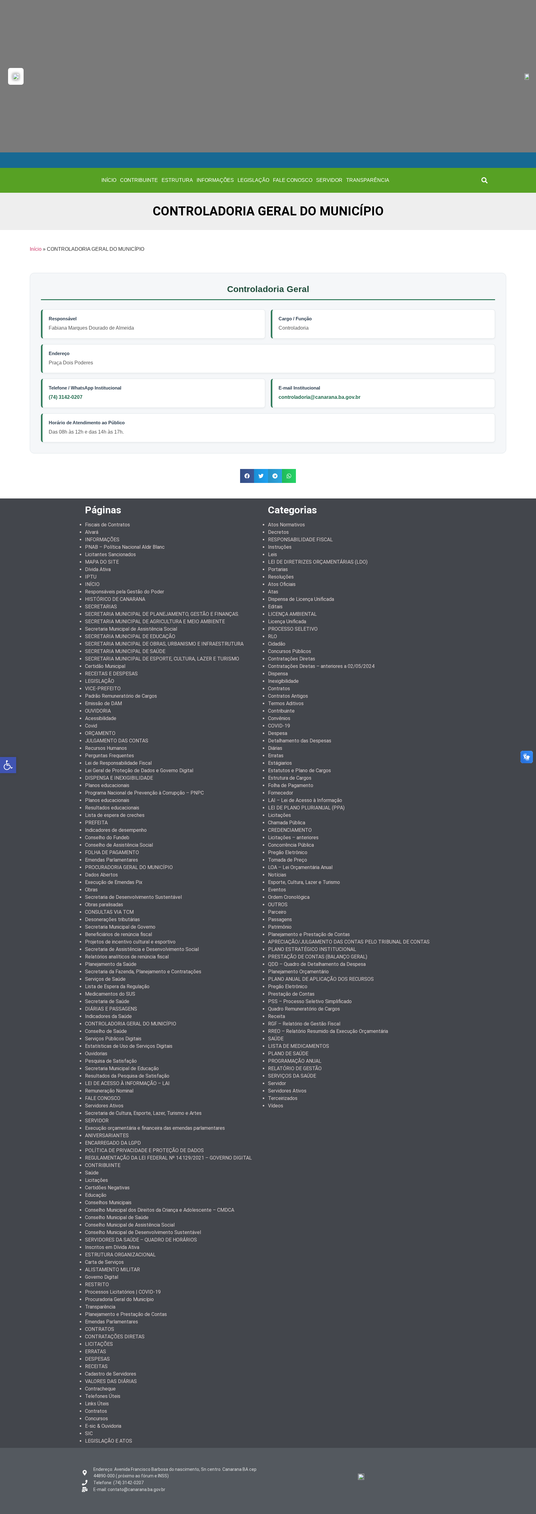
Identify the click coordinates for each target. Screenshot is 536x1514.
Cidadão (276, 644)
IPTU (90, 577)
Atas (273, 592)
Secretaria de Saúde (107, 1001)
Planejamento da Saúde (110, 964)
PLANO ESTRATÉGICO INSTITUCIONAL (312, 949)
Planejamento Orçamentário (298, 972)
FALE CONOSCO (292, 180)
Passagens (280, 919)
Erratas (276, 756)
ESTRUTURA (177, 180)
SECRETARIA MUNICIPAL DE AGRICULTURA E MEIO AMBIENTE (155, 621)
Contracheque (100, 1389)
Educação (95, 1195)
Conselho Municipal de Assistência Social (130, 1225)
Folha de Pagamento (290, 785)
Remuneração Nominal (109, 1091)
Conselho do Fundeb (107, 837)
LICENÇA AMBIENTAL (292, 614)
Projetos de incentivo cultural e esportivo (130, 942)
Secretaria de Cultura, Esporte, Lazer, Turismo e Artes (143, 1113)
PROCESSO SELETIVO (293, 629)
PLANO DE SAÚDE (288, 1054)
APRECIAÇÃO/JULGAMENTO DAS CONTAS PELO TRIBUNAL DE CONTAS (349, 942)
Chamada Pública (286, 823)
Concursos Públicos (289, 651)
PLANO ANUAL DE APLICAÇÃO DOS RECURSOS (321, 979)
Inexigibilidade (283, 681)
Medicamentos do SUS (110, 994)
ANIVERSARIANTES (107, 1135)
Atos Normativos (286, 525)
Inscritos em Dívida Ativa (112, 1247)
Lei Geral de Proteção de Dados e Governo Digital (139, 770)
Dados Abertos (101, 875)
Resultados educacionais (112, 808)
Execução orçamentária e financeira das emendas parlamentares (155, 1128)
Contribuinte (281, 711)
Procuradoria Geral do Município (119, 1299)
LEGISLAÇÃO (253, 180)
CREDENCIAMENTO (290, 830)
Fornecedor (280, 793)
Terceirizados (282, 1098)
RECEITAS (96, 1366)
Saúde (92, 1173)
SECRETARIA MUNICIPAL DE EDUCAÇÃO (130, 636)
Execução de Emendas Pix (113, 882)
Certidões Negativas (107, 1188)
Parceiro (277, 912)
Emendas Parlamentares (111, 860)
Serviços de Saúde (105, 979)
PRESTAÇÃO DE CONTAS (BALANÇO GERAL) (317, 957)
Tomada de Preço (287, 860)
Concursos (96, 1419)
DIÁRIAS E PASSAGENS (111, 1009)
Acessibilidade (100, 718)
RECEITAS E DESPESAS (111, 674)
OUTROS (278, 905)
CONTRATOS (99, 1329)
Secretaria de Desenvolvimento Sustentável (133, 897)
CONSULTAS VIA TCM (109, 912)
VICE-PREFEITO (103, 689)
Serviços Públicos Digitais (113, 1039)
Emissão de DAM (103, 703)
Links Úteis (97, 1404)
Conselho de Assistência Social (119, 845)
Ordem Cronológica (289, 897)
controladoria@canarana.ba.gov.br (319, 397)
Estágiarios (280, 763)
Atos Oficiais (282, 584)
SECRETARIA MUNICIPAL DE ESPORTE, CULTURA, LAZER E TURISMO (162, 659)
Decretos (278, 532)
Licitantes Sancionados (110, 554)
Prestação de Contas (291, 994)
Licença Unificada (287, 621)
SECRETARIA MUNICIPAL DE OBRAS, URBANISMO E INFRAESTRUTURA (164, 644)
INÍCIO (108, 180)
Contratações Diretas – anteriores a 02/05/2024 (321, 666)
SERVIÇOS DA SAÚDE (292, 1076)
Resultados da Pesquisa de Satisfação (127, 1076)
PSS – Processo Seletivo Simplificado (310, 1001)
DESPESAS (97, 1359)
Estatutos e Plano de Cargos (299, 770)
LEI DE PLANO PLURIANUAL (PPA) (306, 808)
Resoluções (281, 577)
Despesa (277, 733)
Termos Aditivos (286, 703)
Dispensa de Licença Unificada (301, 599)
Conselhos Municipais (108, 1202)
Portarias (278, 569)
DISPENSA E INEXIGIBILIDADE (119, 778)
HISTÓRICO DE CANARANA (115, 599)
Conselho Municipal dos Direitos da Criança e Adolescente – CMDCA (159, 1210)
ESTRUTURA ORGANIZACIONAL (120, 1255)
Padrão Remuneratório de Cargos (121, 696)
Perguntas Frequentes (109, 756)
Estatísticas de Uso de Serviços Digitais (128, 1046)
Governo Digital (101, 1277)
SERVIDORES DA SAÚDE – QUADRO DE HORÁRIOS (141, 1240)
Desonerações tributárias (112, 919)
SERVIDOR (329, 180)
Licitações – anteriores (293, 837)
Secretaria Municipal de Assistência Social (131, 629)
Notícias (277, 875)
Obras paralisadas (104, 905)
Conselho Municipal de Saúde (117, 1217)
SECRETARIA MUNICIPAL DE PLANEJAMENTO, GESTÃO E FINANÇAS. (162, 614)
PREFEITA (96, 823)
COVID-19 (279, 726)
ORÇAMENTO (100, 733)
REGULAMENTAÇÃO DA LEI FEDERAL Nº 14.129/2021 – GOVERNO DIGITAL (168, 1158)
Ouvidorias (96, 1054)
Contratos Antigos (288, 696)
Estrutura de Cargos (289, 778)
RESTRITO (97, 1284)
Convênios (279, 718)
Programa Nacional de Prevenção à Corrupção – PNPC (144, 793)
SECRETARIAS (101, 607)
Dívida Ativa (98, 569)
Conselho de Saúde (106, 1031)
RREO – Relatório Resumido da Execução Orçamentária (328, 1031)
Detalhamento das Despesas (299, 741)
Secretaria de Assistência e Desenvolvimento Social (142, 949)
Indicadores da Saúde (108, 1016)
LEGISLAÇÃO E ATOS (108, 1441)
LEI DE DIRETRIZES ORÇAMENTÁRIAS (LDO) (318, 562)
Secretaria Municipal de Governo (120, 927)
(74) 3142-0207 (66, 397)
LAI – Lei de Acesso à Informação (305, 800)
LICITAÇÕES (99, 1344)
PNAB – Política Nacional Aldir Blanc (125, 547)
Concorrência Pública (291, 845)
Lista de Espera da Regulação (117, 986)
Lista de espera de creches (115, 815)
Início (36, 249)
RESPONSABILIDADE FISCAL (300, 540)
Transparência (100, 1307)
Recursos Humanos (106, 748)
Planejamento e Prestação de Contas (126, 1314)
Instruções (280, 547)
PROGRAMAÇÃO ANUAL (294, 1061)
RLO (272, 636)
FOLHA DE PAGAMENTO (112, 852)
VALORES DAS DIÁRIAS (111, 1381)
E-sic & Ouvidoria (103, 1426)
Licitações (96, 1180)
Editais (275, 607)
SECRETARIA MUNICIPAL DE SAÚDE (125, 651)
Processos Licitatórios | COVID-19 (123, 1292)
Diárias (275, 748)
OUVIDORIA (98, 711)
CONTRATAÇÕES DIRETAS (115, 1337)
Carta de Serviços (104, 1262)
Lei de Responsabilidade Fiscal (118, 763)
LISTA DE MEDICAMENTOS (298, 1046)
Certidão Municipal (105, 666)
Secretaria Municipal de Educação (122, 1068)
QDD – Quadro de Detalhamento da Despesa (317, 964)
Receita (276, 1016)
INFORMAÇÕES (215, 180)
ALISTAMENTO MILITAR (112, 1270)
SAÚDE (276, 1039)
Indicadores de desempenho (116, 830)
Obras (91, 890)
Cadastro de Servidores (110, 1374)
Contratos (96, 1411)
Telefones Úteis (102, 1396)
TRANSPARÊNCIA (367, 180)
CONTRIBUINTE (139, 180)
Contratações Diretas (291, 659)
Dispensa (278, 674)
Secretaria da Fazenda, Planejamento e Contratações (143, 972)
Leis (272, 554)
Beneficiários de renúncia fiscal (118, 934)
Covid (91, 726)
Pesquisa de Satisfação (111, 1061)
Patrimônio (280, 927)
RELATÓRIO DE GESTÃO (295, 1068)
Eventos (277, 890)
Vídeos (275, 1106)
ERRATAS (95, 1351)
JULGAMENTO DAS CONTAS (116, 741)
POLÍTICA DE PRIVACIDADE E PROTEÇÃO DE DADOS (144, 1150)
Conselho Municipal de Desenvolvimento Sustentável (143, 1232)
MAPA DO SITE (102, 562)
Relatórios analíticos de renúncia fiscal (127, 957)
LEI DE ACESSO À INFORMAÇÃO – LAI (127, 1083)
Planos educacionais (107, 785)
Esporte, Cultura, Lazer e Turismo (304, 882)
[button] (484, 180)
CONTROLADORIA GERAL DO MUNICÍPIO (130, 1024)
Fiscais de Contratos (107, 525)
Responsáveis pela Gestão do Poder (124, 592)
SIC (89, 1433)
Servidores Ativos (104, 1106)
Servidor (277, 1083)
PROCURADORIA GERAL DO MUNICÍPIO (129, 867)
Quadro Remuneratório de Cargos (304, 1009)
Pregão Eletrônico (287, 852)
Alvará (91, 532)
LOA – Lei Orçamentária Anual (300, 867)
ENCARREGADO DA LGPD (113, 1143)
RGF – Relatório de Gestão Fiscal (304, 1024)
